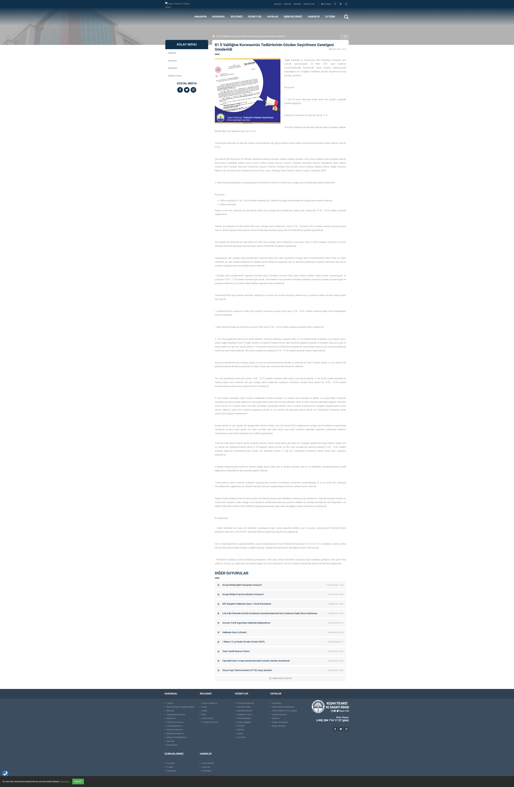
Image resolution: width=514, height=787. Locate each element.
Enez (204, 714)
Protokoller (171, 771)
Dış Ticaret (241, 737)
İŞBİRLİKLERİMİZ (293, 16)
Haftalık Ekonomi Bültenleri (283, 707)
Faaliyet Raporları (279, 714)
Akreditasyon (172, 745)
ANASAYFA (200, 16)
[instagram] (346, 4)
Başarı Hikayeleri (279, 726)
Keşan (204, 707)
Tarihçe (170, 703)
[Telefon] (5, 773)
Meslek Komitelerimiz (175, 733)
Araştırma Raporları (280, 722)
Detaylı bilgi (64, 781)
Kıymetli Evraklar (244, 707)
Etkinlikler (297, 4)
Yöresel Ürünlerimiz (210, 722)
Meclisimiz (171, 718)
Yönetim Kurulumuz (175, 722)
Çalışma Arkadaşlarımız (176, 737)
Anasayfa (278, 4)
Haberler (172, 53)
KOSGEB (240, 726)
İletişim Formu (309, 4)
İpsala (204, 711)
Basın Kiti (170, 741)
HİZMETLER (254, 16)
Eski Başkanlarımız (174, 726)
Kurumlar (171, 763)
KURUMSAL (218, 16)
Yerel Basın (276, 703)
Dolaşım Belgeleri (244, 722)
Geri (345, 36)
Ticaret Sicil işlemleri (245, 703)
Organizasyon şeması (176, 714)
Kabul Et (78, 781)
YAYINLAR (272, 16)
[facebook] (335, 4)
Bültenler (275, 718)
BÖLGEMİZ (237, 16)
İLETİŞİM (330, 16)
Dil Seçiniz (327, 4)
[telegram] (341, 4)
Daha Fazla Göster (282, 678)
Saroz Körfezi (207, 718)
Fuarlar (240, 733)
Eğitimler (240, 730)
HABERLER (314, 16)
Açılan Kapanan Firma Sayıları (284, 711)
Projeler (170, 767)
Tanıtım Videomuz (209, 703)
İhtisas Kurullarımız (175, 730)
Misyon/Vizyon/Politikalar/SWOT (181, 707)
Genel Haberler (208, 763)
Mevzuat (170, 711)
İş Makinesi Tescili (244, 714)
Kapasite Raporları (244, 711)
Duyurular (288, 4)
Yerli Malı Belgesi (244, 718)
